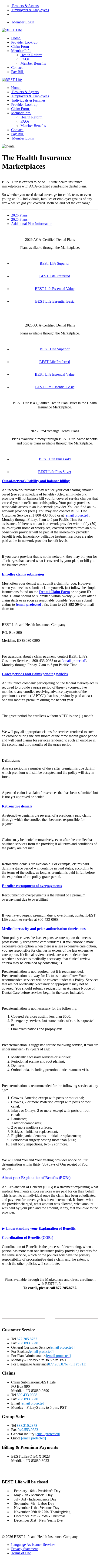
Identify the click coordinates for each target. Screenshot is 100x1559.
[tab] (50, 481)
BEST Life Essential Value (54, 289)
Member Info (20, 51)
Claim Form (20, 46)
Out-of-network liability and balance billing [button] (36, 481)
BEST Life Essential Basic (54, 301)
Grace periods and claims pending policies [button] (35, 674)
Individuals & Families (28, 100)
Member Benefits (33, 63)
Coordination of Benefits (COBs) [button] (27, 1238)
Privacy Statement (24, 1549)
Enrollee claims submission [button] (23, 574)
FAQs (24, 59)
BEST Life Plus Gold (55, 459)
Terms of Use (21, 1553)
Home (15, 38)
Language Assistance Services (33, 1545)
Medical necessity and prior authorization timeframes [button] (44, 929)
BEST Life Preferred (54, 276)
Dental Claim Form (54, 592)
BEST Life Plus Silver (54, 472)
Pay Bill (17, 72)
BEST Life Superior (55, 263)
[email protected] (77, 515)
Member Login (22, 22)
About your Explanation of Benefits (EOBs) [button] (36, 1178)
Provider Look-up (24, 42)
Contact (17, 68)
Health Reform (31, 55)
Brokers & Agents (25, 6)
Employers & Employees (30, 10)
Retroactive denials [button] (17, 806)
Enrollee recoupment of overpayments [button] (32, 886)
